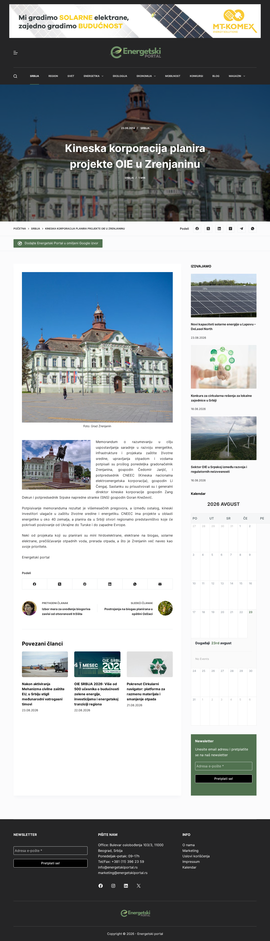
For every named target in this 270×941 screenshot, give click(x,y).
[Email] (160, 584)
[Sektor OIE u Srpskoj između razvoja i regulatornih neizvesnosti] (223, 438)
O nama (188, 845)
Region (53, 76)
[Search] (15, 76)
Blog (215, 76)
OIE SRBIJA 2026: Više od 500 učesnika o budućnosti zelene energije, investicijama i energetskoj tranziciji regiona (96, 694)
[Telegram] (242, 229)
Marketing (190, 850)
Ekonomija (144, 76)
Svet (71, 76)
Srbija (34, 76)
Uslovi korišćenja (196, 856)
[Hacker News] (231, 229)
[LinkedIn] (219, 229)
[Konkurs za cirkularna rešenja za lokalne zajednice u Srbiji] (223, 367)
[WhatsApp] (253, 229)
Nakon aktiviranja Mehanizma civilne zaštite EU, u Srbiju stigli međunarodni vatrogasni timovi (43, 694)
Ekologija (120, 76)
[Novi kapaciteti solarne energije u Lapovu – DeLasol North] (223, 295)
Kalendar (189, 867)
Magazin (235, 76)
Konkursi (196, 76)
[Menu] (16, 53)
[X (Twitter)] (208, 229)
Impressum (191, 861)
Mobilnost (172, 76)
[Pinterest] (84, 584)
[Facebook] (197, 229)
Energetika (92, 76)
